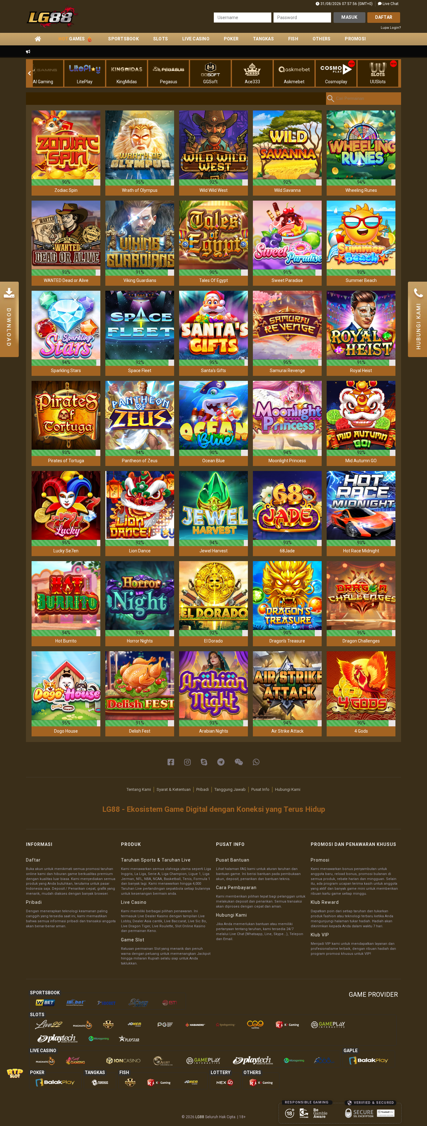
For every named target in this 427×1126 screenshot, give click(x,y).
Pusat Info (260, 789)
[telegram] (220, 762)
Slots (160, 38)
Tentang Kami (139, 789)
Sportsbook (123, 38)
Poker (231, 38)
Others (322, 38)
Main (66, 144)
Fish (293, 38)
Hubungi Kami (287, 789)
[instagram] (187, 762)
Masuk (349, 17)
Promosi (355, 38)
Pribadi (202, 789)
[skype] (204, 762)
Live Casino (195, 38)
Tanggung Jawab (230, 789)
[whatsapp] (256, 762)
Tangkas (263, 38)
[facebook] (171, 762)
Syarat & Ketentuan (174, 789)
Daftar (384, 17)
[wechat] (238, 762)
